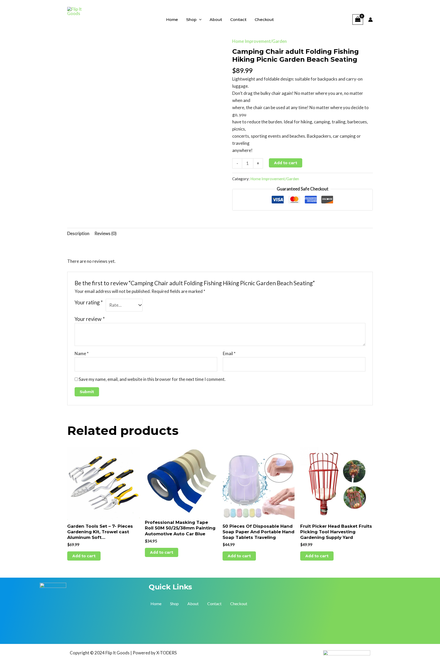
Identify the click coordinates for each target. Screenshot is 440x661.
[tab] (78, 233)
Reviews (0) (105, 233)
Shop (191, 19)
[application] (199, 20)
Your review (90, 319)
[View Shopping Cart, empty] (357, 19)
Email (229, 353)
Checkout (264, 19)
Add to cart (285, 162)
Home (172, 19)
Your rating (89, 302)
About (216, 19)
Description (78, 233)
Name (82, 353)
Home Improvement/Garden (259, 41)
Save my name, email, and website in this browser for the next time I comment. (152, 379)
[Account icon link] (370, 19)
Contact (238, 19)
